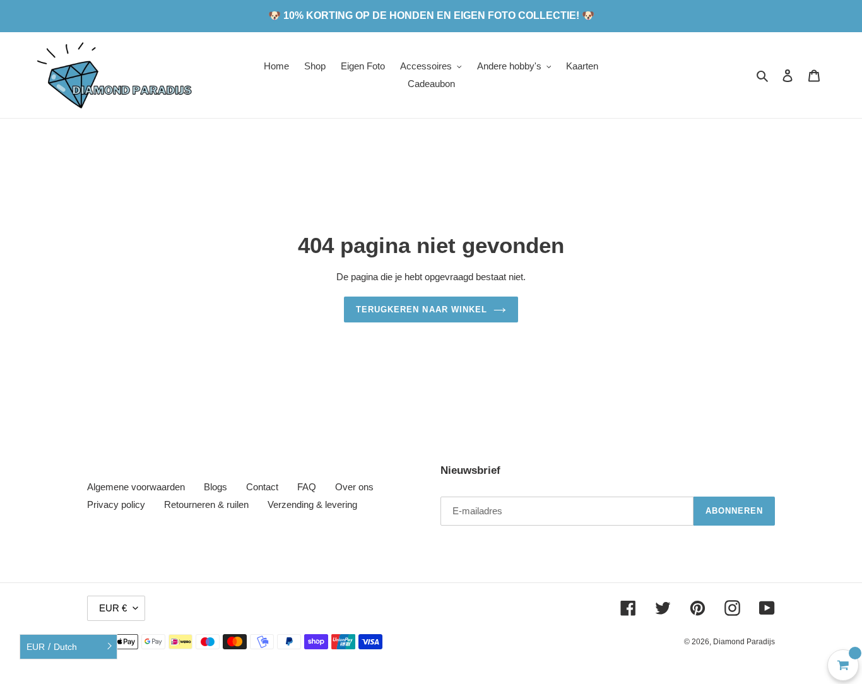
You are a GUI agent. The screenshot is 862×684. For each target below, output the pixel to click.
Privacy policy (116, 504)
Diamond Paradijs (744, 641)
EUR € (113, 608)
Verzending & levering (312, 504)
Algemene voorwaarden (136, 486)
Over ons (354, 486)
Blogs (215, 486)
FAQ (306, 486)
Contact (262, 486)
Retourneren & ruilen (206, 504)
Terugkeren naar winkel (421, 309)
